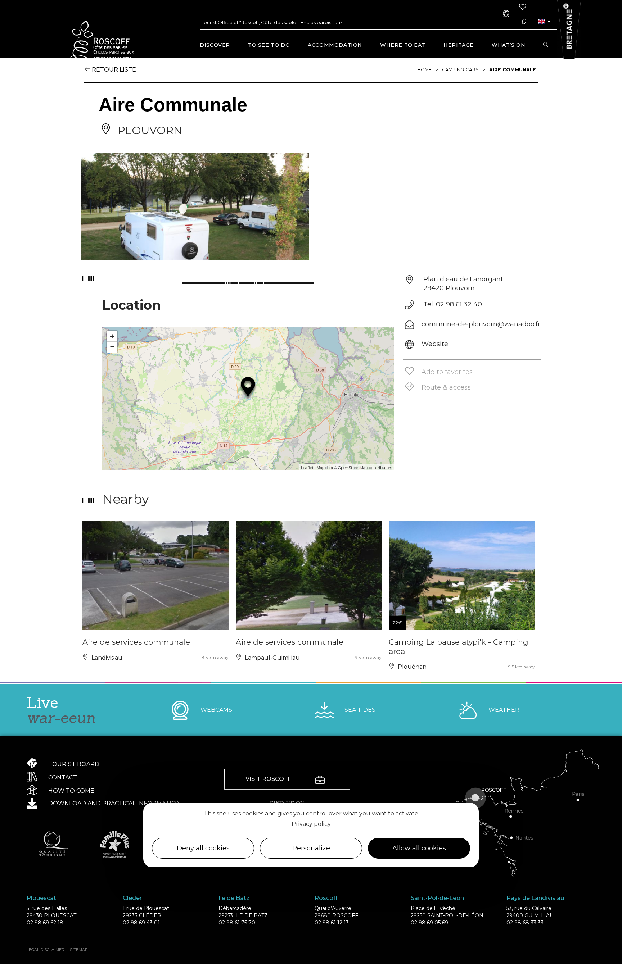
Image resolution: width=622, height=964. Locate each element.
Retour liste (114, 69)
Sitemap (79, 949)
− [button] (112, 347)
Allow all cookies (419, 848)
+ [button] (112, 336)
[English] (541, 21)
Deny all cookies (203, 848)
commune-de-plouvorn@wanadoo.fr (481, 324)
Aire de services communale (136, 641)
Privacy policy (311, 823)
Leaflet (307, 467)
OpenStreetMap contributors (365, 467)
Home (424, 69)
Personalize (311, 848)
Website (435, 344)
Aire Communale (512, 69)
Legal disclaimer (45, 949)
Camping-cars (460, 69)
